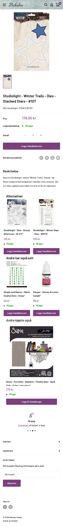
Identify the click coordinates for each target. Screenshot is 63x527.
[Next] (56, 223)
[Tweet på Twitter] (52, 157)
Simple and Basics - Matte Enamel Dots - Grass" (17, 294)
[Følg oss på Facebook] (5, 507)
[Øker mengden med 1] (41, 135)
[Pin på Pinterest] (47, 157)
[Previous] (6, 223)
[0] (57, 4)
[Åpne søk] (46, 4)
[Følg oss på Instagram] (10, 507)
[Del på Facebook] (41, 157)
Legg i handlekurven (31, 146)
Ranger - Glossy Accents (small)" (45, 294)
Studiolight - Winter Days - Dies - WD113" (46, 232)
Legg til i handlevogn (31, 401)
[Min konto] (51, 4)
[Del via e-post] (58, 157)
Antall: (6, 135)
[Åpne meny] (4, 5)
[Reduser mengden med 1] (25, 135)
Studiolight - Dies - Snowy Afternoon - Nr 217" (17, 232)
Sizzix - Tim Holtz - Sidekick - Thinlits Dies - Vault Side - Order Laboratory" (30, 383)
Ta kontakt (23, 425)
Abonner (11, 483)
